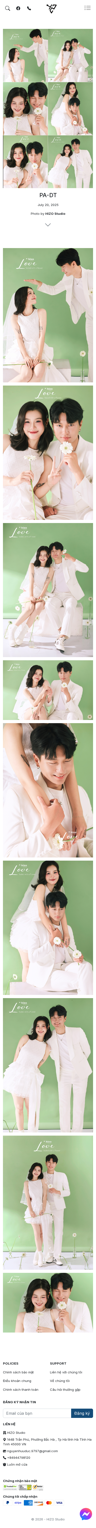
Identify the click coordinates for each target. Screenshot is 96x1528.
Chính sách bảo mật (18, 1372)
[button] (89, 8)
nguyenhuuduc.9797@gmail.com (32, 1451)
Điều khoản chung (17, 1381)
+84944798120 (18, 1458)
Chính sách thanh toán (20, 1389)
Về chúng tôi (60, 1381)
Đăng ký (82, 1413)
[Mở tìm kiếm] (7, 8)
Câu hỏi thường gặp (65, 1389)
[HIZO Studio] (65, 8)
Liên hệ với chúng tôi (66, 1372)
